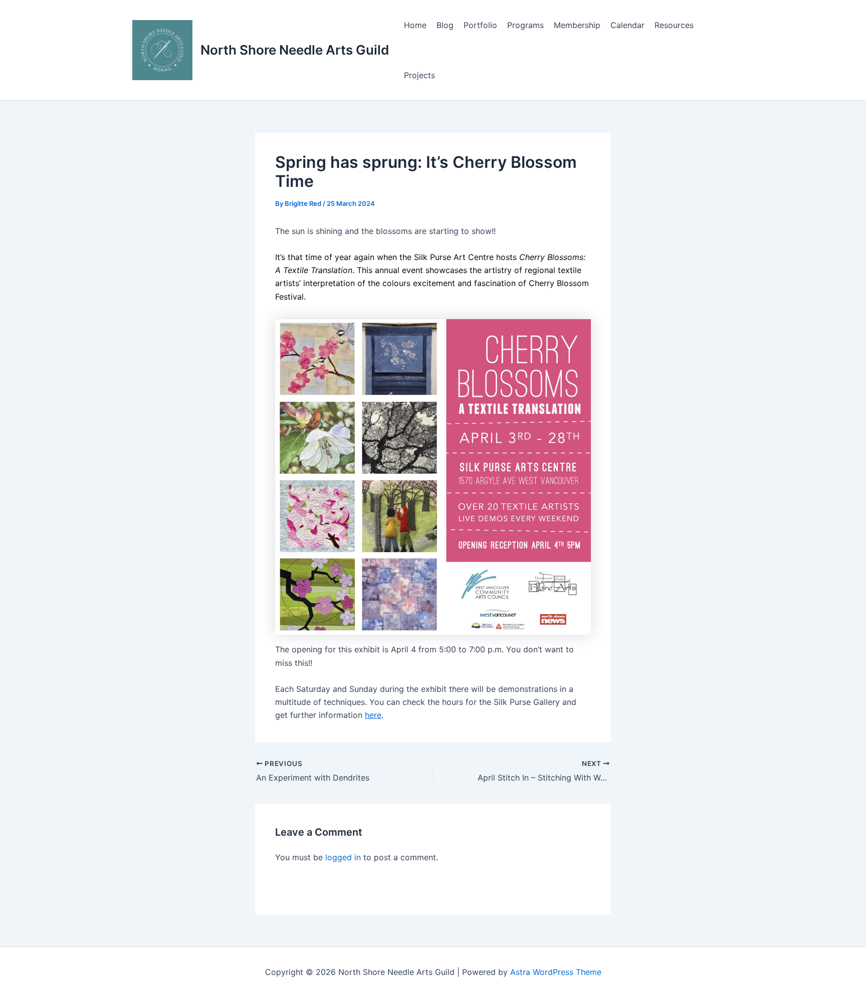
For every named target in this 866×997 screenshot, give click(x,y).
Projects (419, 75)
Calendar (627, 25)
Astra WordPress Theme (555, 972)
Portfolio (480, 25)
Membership (577, 25)
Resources (674, 25)
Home (415, 25)
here (373, 715)
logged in (343, 857)
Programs (525, 25)
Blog (445, 25)
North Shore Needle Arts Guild (294, 50)
